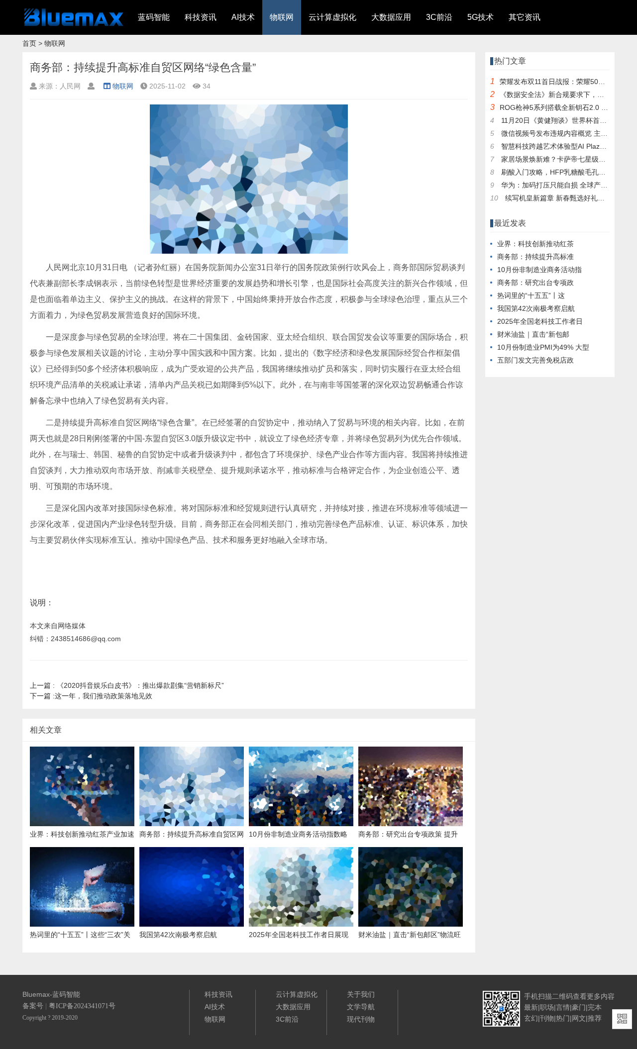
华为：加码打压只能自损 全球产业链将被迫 (568, 185)
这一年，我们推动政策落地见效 (91, 696)
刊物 (547, 1018)
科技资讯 (200, 17)
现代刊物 (361, 1019)
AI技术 (243, 17)
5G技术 (480, 17)
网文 (579, 1018)
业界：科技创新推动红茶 (535, 244)
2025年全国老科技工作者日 (540, 321)
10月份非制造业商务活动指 (539, 270)
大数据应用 (391, 17)
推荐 (595, 1018)
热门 (563, 1018)
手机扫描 (538, 996)
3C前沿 (439, 17)
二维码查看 (569, 996)
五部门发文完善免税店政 (535, 360)
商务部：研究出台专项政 (535, 282)
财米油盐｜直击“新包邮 (533, 334)
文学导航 (361, 1007)
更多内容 (601, 996)
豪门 (579, 1007)
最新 (531, 1007)
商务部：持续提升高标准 (535, 257)
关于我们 (361, 994)
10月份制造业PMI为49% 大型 (543, 347)
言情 (563, 1007)
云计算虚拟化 (332, 17)
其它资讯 (524, 17)
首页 (29, 43)
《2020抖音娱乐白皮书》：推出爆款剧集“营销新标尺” (127, 685)
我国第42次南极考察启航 (536, 308)
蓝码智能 (154, 17)
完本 (595, 1007)
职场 (547, 1007)
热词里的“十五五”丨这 (531, 295)
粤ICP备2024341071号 (82, 1006)
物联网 (282, 17)
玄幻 (531, 1018)
